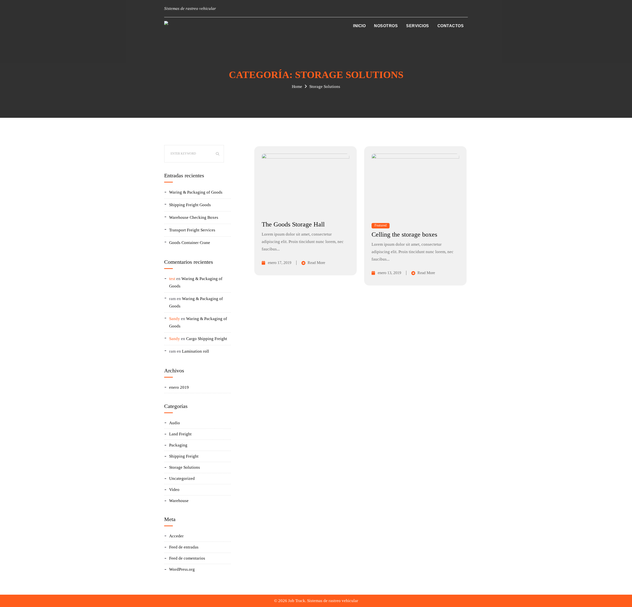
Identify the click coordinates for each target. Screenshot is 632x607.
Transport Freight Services (192, 230)
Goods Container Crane (189, 242)
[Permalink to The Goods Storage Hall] (305, 157)
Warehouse (179, 500)
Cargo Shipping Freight (206, 338)
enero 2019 (179, 387)
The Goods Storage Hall (293, 224)
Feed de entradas (183, 547)
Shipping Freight (183, 456)
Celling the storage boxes (404, 234)
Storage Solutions (324, 86)
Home (297, 86)
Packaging (178, 445)
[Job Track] (166, 23)
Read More (316, 263)
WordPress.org (182, 569)
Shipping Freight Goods (190, 204)
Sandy (174, 318)
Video (174, 489)
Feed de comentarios (187, 558)
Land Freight (180, 434)
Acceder (176, 536)
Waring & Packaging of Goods (195, 192)
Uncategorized (182, 478)
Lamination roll (195, 351)
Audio (174, 423)
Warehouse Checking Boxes (193, 217)
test (172, 278)
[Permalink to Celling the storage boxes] (415, 157)
